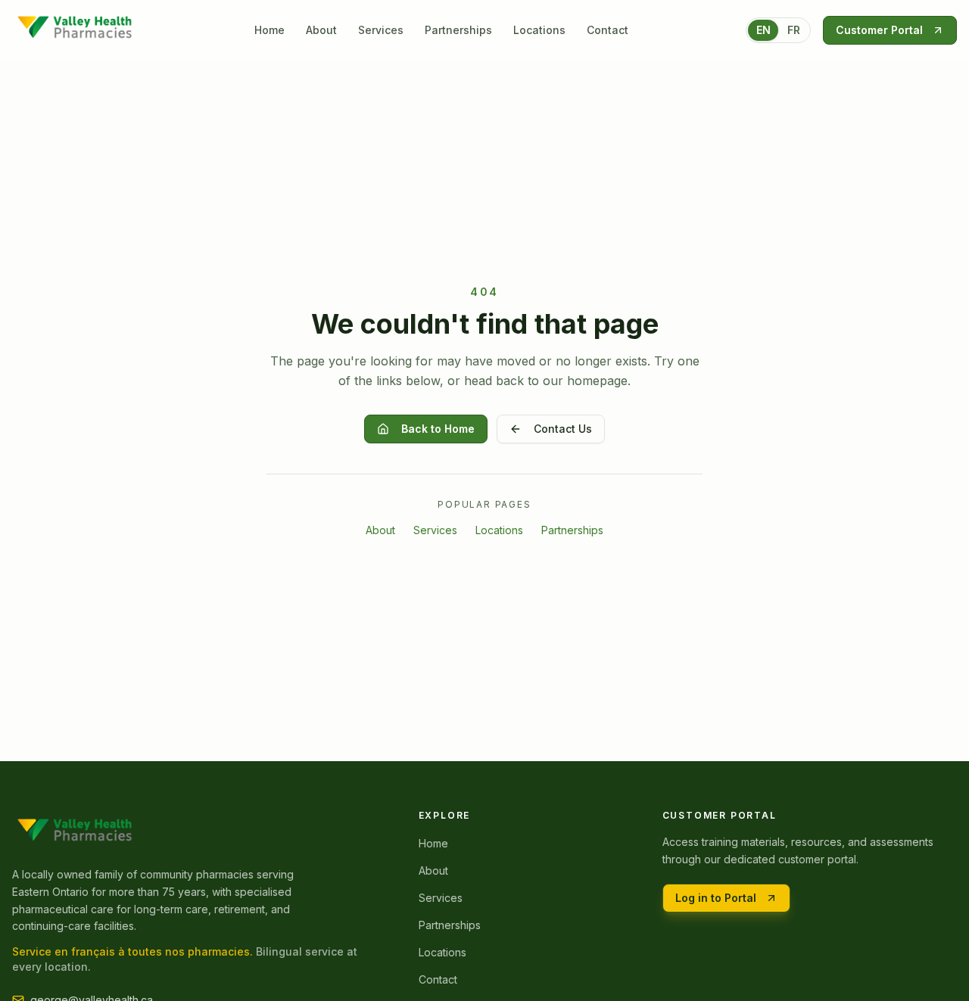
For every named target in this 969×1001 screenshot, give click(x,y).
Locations (539, 29)
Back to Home (438, 428)
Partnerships (458, 29)
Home (269, 29)
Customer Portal (879, 29)
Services (380, 29)
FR (793, 29)
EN (763, 29)
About (321, 29)
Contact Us (563, 428)
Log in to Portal (715, 897)
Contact (607, 29)
